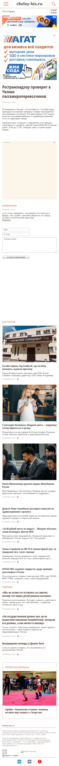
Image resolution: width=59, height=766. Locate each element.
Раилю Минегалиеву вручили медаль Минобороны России (28, 485)
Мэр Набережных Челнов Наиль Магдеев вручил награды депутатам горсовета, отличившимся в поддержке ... (29, 492)
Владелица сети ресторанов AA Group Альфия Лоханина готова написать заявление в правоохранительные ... (28, 433)
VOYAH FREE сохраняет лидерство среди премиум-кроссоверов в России (27, 570)
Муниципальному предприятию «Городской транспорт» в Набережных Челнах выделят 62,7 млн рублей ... (28, 537)
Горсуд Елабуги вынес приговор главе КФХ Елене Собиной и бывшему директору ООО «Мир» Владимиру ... (29, 374)
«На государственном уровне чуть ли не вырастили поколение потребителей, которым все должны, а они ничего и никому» (28, 620)
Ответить (6, 220)
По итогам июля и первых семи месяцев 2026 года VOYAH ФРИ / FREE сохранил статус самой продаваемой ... (29, 577)
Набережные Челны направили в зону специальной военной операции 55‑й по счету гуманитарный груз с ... (28, 557)
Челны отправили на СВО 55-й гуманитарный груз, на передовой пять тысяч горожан (29, 550)
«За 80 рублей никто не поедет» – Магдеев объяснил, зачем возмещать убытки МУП (29, 530)
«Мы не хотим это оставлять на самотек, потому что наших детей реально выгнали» (26, 594)
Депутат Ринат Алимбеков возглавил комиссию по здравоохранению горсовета (28, 510)
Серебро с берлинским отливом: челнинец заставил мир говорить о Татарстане (26, 711)
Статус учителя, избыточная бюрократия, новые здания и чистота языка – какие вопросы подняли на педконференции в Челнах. (28, 629)
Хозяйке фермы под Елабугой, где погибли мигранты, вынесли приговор (24, 367)
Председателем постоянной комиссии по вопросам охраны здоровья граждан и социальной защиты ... (29, 517)
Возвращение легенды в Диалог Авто (23, 643)
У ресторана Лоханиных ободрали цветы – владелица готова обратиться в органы (29, 426)
